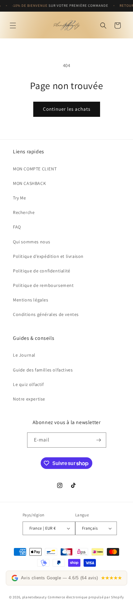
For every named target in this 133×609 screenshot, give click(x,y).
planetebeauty (34, 597)
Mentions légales (30, 300)
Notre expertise (29, 399)
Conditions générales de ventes (46, 314)
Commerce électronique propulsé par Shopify (86, 597)
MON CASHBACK (29, 183)
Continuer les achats (66, 109)
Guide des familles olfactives (43, 370)
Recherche (24, 212)
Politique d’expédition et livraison (48, 256)
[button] (13, 25)
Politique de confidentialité (41, 271)
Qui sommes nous (31, 242)
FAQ (17, 227)
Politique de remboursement (43, 285)
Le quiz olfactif (28, 384)
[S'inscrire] (99, 440)
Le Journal (24, 355)
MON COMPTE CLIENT (34, 169)
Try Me (19, 198)
